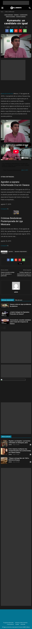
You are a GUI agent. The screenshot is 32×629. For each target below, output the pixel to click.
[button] (29, 8)
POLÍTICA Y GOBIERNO (20, 16)
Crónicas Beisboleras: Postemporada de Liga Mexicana (12, 221)
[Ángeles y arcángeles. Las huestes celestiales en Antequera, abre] (4, 443)
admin (8, 27)
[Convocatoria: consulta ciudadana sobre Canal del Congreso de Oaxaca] (5, 321)
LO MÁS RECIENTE (23, 14)
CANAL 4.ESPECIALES (9, 14)
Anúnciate (23, 624)
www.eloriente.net (7, 93)
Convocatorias (10, 624)
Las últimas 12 (4, 307)
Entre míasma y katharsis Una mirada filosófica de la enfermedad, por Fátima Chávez (20, 450)
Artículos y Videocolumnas (21, 622)
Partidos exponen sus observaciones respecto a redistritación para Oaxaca (24, 274)
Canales (17, 624)
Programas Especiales (8, 622)
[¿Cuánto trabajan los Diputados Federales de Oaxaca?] (5, 313)
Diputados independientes (21, 251)
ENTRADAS (16, 14)
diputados (10, 251)
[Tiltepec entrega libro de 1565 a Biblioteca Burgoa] (4, 460)
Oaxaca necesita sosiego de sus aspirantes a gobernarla (7, 274)
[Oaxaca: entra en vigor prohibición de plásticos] (5, 305)
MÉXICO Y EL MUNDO (10, 16)
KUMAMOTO (4, 253)
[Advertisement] (16, 3)
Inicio (2, 11)
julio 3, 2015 (24, 170)
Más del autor (18, 300)
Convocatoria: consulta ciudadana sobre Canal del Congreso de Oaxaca (20, 321)
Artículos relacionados (7, 300)
